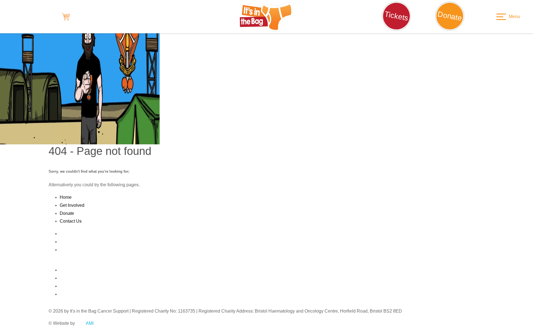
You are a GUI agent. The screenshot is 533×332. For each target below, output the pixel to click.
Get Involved (72, 205)
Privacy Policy (74, 241)
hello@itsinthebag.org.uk (114, 262)
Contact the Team (77, 233)
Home (66, 197)
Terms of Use (73, 249)
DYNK (86, 323)
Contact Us (71, 221)
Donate (67, 213)
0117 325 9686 (68, 262)
